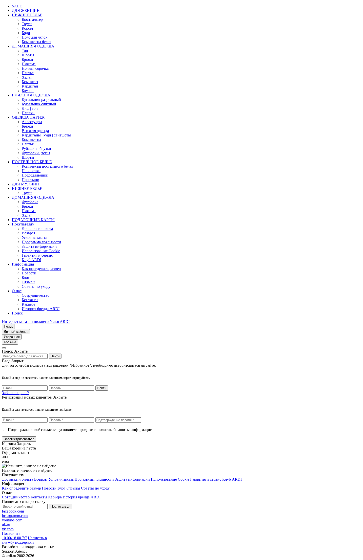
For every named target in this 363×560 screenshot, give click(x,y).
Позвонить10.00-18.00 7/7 (14, 535)
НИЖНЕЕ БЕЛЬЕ (27, 15)
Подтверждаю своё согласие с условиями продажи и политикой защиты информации (80, 429)
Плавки (28, 113)
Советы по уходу (36, 286)
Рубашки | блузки (36, 148)
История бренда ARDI (41, 309)
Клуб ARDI (31, 260)
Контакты (30, 300)
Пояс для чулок (34, 37)
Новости (29, 273)
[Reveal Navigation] (4, 348)
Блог (26, 277)
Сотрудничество (35, 295)
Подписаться (60, 506)
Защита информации (39, 246)
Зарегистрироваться (19, 439)
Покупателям (23, 224)
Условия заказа (34, 237)
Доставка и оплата (37, 228)
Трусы (27, 24)
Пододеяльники (35, 175)
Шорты (28, 55)
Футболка (30, 202)
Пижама (29, 64)
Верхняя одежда (35, 131)
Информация (23, 264)
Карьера (28, 304)
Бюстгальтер (32, 19)
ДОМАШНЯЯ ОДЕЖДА (33, 46)
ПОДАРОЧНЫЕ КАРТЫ (33, 220)
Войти (101, 388)
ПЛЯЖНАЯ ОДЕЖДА (31, 95)
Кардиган (30, 86)
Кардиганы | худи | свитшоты (46, 135)
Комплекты (31, 139)
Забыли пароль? (15, 393)
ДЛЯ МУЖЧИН (25, 184)
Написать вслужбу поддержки (24, 540)
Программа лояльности (41, 242)
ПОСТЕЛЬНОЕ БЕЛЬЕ (32, 162)
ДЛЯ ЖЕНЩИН (26, 10)
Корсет (27, 28)
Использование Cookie (41, 251)
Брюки (27, 59)
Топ (25, 50)
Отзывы (28, 282)
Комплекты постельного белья (47, 166)
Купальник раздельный (41, 99)
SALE (17, 6)
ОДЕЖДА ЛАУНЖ (28, 117)
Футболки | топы (36, 153)
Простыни (30, 180)
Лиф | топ (30, 108)
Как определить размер (41, 269)
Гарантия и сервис (37, 255)
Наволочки (31, 171)
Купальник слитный (39, 104)
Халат (27, 77)
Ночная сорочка (35, 68)
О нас (16, 291)
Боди (26, 33)
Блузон (28, 91)
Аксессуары (32, 122)
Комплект (30, 82)
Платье (28, 73)
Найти (55, 356)
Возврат (28, 233)
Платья (28, 144)
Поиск (17, 313)
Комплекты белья (36, 42)
